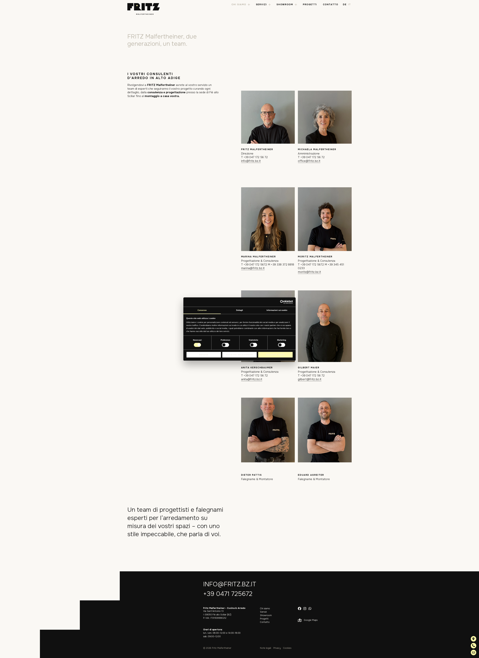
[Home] (143, 9)
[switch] (225, 345)
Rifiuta (203, 355)
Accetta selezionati (239, 355)
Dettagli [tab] (239, 310)
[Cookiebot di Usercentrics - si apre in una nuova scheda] (282, 302)
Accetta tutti (275, 355)
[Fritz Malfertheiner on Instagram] (304, 608)
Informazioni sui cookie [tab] (277, 310)
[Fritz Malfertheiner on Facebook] (299, 608)
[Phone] (473, 645)
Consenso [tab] (202, 310)
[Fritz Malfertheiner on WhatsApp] (309, 608)
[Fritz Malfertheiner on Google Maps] (473, 639)
